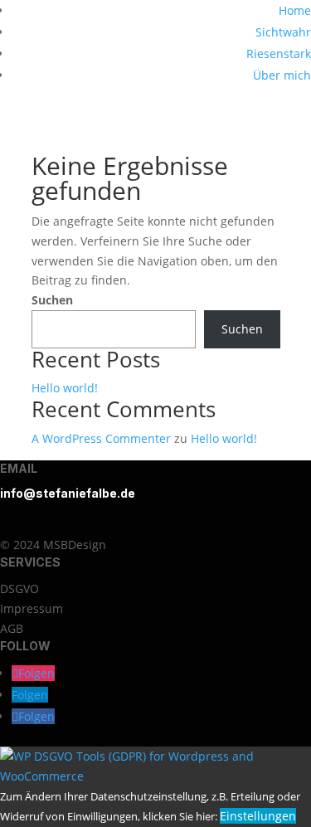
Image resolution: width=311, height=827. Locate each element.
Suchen (52, 300)
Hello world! (65, 388)
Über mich (282, 75)
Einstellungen (258, 816)
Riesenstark (278, 53)
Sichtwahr (283, 32)
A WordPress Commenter (101, 438)
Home (295, 10)
